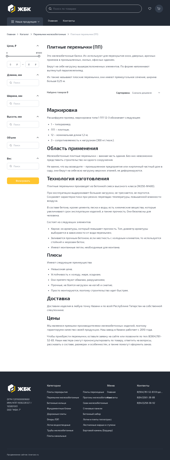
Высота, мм (14, 116)
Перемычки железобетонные (50, 34)
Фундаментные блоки (59, 408)
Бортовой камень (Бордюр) (98, 430)
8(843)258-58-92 (146, 402)
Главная (53, 20)
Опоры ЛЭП (53, 419)
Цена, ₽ (11, 45)
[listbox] (147, 93)
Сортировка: (123, 92)
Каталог (24, 34)
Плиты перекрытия (57, 391)
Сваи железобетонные (95, 402)
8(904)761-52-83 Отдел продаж (150, 391)
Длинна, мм (14, 74)
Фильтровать (23, 180)
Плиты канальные (56, 435)
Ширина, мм (14, 95)
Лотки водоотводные (58, 424)
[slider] (7, 56)
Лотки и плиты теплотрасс (97, 419)
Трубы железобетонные (60, 430)
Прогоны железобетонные (97, 397)
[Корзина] (159, 9)
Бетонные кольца (56, 402)
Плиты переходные (93, 391)
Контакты (69, 20)
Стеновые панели (92, 408)
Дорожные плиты (56, 413)
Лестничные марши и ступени (99, 424)
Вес (9, 158)
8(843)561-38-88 (146, 397)
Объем (11, 137)
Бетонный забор (92, 413)
